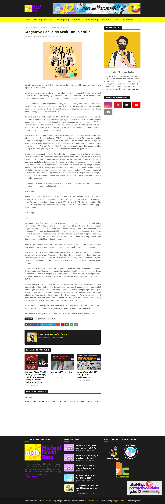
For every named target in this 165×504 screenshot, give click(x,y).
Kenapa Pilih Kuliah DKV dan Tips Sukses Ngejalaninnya (87, 374)
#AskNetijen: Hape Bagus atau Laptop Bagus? (86, 456)
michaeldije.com (134, 501)
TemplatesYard (92, 501)
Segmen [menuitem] (76, 19)
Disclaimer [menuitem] (127, 19)
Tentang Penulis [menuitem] (42, 19)
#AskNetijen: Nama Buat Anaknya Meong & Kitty (86, 446)
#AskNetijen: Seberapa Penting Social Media (85, 466)
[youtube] (136, 105)
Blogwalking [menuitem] (92, 19)
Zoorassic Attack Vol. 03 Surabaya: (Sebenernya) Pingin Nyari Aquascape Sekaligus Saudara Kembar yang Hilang (35, 377)
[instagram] (108, 105)
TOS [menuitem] (117, 19)
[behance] (127, 105)
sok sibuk (35, 27)
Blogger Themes (118, 501)
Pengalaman (40, 319)
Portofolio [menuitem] (106, 19)
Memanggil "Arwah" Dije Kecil (61, 373)
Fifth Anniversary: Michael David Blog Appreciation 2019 (86, 488)
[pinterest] (118, 105)
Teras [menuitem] (27, 19)
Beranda (28, 27)
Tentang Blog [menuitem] (62, 19)
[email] (108, 112)
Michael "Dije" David (33, 37)
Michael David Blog (49, 501)
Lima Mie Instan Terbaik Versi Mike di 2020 (85, 476)
